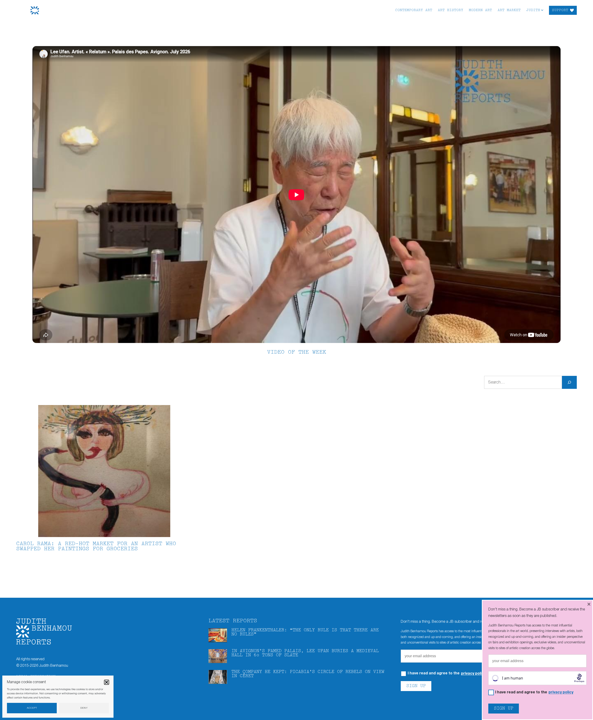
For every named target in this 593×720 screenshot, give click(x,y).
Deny (84, 708)
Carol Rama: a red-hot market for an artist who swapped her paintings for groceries (96, 546)
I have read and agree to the (534, 692)
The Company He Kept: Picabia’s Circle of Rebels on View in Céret (307, 674)
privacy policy (473, 673)
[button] (106, 682)
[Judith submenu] (542, 10)
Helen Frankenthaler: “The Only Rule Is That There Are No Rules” (305, 632)
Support (560, 10)
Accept (32, 708)
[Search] (569, 382)
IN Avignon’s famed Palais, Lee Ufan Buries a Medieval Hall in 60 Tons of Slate (305, 653)
